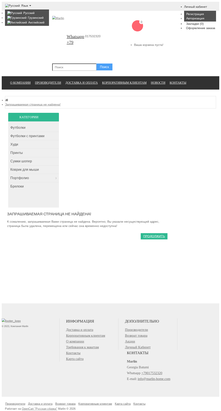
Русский (29, 13)
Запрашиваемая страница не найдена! (33, 104)
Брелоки (17, 186)
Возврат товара (136, 335)
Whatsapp (75, 36)
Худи (14, 144)
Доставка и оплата (81, 82)
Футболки (17, 127)
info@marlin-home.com (154, 379)
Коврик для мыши (24, 169)
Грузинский (36, 17)
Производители (48, 82)
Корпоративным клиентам (124, 82)
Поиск (104, 67)
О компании (20, 82)
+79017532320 (151, 373)
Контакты (178, 82)
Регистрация (195, 14)
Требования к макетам (82, 347)
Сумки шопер (21, 161)
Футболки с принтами (27, 136)
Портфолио (19, 178)
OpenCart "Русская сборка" (39, 408)
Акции (130, 341)
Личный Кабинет (138, 347)
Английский (36, 22)
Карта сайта (75, 359)
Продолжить (154, 236)
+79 (70, 42)
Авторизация (195, 18)
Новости (158, 82)
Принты (16, 153)
